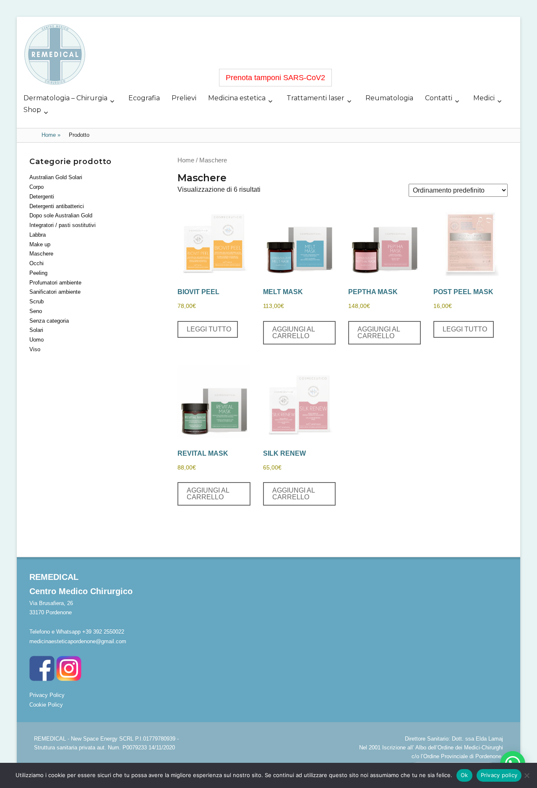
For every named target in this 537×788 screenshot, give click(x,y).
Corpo (36, 187)
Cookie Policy (46, 705)
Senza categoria (49, 321)
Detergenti (41, 196)
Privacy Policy (47, 695)
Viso (34, 349)
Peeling (38, 273)
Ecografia (144, 98)
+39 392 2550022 (103, 632)
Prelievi (184, 98)
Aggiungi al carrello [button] (293, 332)
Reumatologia (389, 98)
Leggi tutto (209, 329)
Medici (484, 98)
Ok (464, 775)
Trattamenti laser (315, 98)
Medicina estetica (237, 98)
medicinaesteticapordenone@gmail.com (77, 641)
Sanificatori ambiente (55, 292)
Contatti (438, 98)
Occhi (36, 263)
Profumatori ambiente (55, 282)
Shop (32, 110)
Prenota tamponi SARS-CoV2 (275, 77)
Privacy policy (499, 775)
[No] (526, 775)
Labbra (37, 235)
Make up (39, 244)
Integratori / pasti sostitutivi (62, 225)
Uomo (36, 340)
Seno (35, 311)
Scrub (36, 301)
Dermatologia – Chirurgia (65, 98)
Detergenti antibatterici (56, 206)
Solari (36, 330)
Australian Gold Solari (55, 177)
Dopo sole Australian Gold (60, 215)
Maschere (41, 253)
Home (51, 135)
